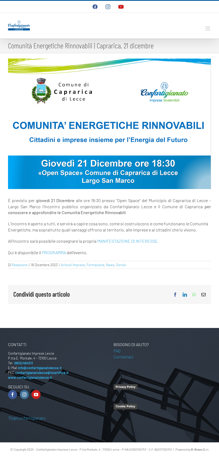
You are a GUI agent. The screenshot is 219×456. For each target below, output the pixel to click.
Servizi (121, 265)
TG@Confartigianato (27, 417)
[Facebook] (12, 394)
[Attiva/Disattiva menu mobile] (208, 28)
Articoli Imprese (73, 265)
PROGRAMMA (54, 252)
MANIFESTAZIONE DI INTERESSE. (128, 241)
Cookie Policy (125, 406)
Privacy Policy (125, 387)
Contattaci (123, 356)
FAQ (117, 350)
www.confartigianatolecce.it (30, 377)
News (110, 265)
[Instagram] (24, 394)
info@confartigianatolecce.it (40, 368)
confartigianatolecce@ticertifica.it (42, 372)
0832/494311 (23, 363)
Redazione (20, 265)
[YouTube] (36, 394)
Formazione (95, 265)
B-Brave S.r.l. (200, 449)
